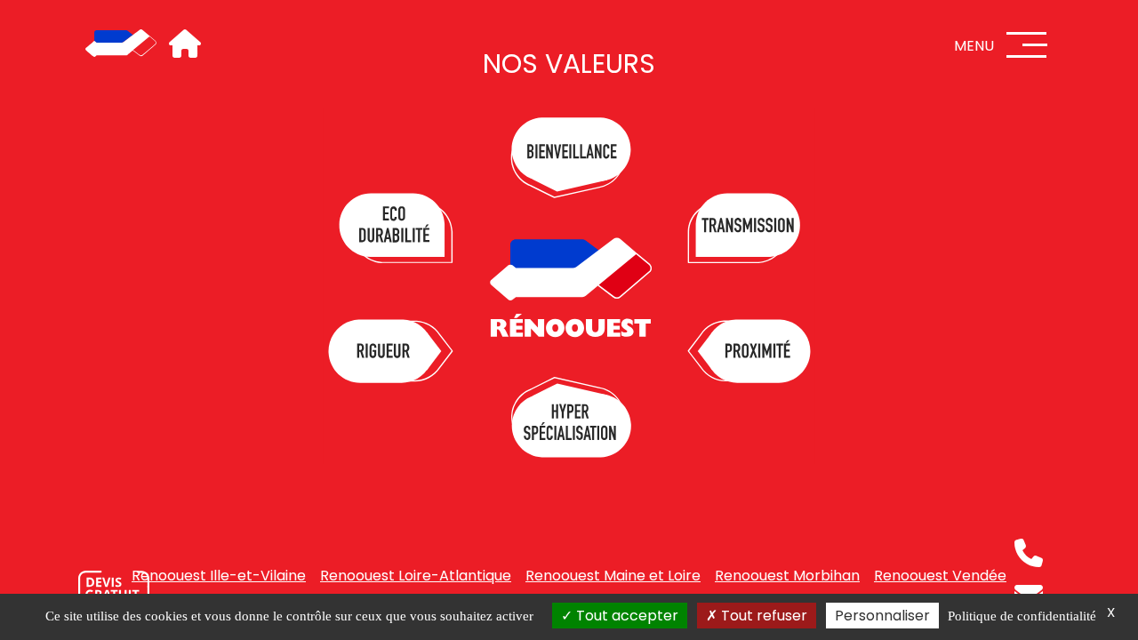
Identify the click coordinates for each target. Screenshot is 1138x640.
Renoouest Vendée (940, 575)
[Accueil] (120, 44)
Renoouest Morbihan (787, 575)
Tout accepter (625, 615)
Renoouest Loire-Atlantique (415, 575)
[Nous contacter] (113, 590)
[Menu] (1027, 45)
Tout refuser (762, 615)
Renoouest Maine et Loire (613, 575)
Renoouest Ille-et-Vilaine (219, 575)
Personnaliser (882, 615)
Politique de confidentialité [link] (1022, 616)
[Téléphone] (1028, 553)
